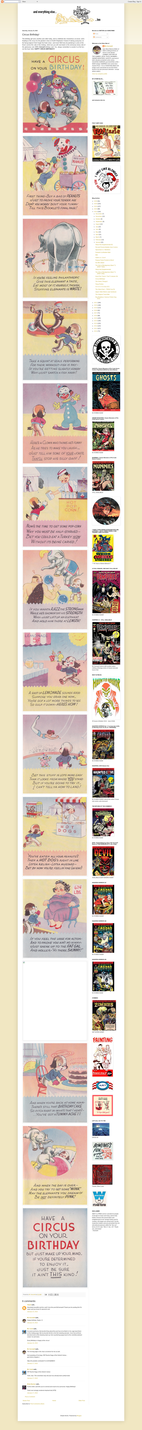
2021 (96, 302)
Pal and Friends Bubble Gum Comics (106, 247)
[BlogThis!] (51, 1294)
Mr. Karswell (31, 1317)
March (98, 237)
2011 (96, 328)
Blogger (79, 1415)
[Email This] (49, 1294)
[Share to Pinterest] (58, 1294)
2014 (96, 320)
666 (96, 255)
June (97, 229)
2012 (96, 326)
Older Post (82, 1400)
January (98, 242)
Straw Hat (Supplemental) (103, 269)
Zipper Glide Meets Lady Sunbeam (105, 292)
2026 (96, 201)
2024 (96, 206)
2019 (96, 308)
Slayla (29, 1305)
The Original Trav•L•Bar (102, 294)
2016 (96, 315)
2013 (96, 323)
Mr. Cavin (30, 1329)
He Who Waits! (99, 262)
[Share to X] (53, 1294)
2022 (96, 211)
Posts (96, 34)
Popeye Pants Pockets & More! (104, 260)
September (99, 221)
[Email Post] (45, 1294)
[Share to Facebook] (55, 1294)
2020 (96, 305)
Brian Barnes (31, 1384)
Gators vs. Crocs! (100, 257)
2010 (96, 331)
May (97, 232)
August (98, 224)
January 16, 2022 (32, 1343)
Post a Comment (30, 1397)
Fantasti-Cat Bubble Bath (102, 252)
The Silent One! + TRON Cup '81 (105, 289)
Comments (98, 37)
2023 (96, 209)
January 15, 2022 (32, 1311)
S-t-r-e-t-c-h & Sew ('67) (102, 286)
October (98, 219)
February (98, 240)
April (97, 234)
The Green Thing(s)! (101, 281)
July (97, 227)
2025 (96, 203)
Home (54, 1400)
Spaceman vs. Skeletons (102, 250)
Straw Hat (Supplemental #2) (104, 244)
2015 (96, 318)
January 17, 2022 (32, 1363)
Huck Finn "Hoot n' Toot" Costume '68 (106, 276)
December (99, 214)
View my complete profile (99, 74)
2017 (96, 313)
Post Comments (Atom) (37, 1404)
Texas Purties (99, 284)
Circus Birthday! (100, 279)
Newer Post (26, 1400)
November (99, 216)
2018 (96, 310)
